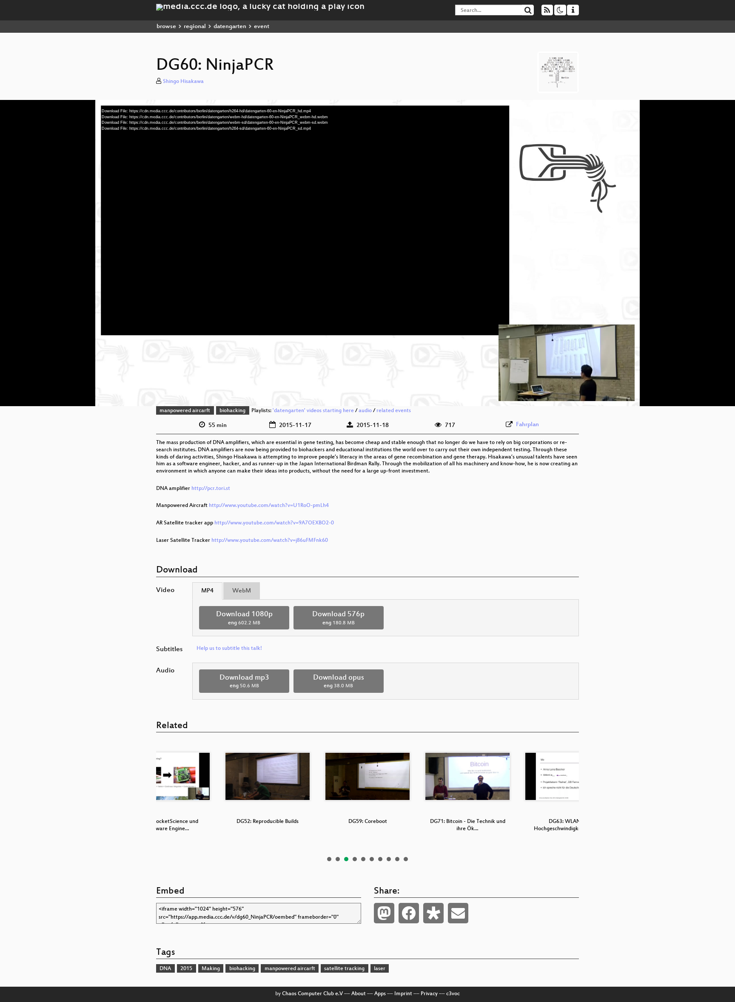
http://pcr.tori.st (210, 489)
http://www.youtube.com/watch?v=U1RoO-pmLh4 (269, 506)
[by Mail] (458, 913)
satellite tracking (344, 969)
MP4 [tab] (207, 591)
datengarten (230, 26)
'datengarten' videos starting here (313, 411)
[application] (367, 253)
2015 (186, 969)
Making (211, 969)
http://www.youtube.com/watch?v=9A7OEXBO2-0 (274, 523)
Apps (380, 994)
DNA (165, 969)
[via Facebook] (409, 913)
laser (379, 969)
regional (195, 26)
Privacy (429, 994)
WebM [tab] (241, 591)
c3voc (453, 994)
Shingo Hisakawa (183, 82)
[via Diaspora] (433, 913)
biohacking (232, 411)
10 (406, 859)
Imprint (403, 994)
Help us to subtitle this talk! (229, 649)
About (358, 994)
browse (166, 26)
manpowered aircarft (185, 411)
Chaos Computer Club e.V (312, 994)
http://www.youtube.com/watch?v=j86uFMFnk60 (269, 541)
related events (393, 411)
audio (365, 411)
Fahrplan (527, 424)
